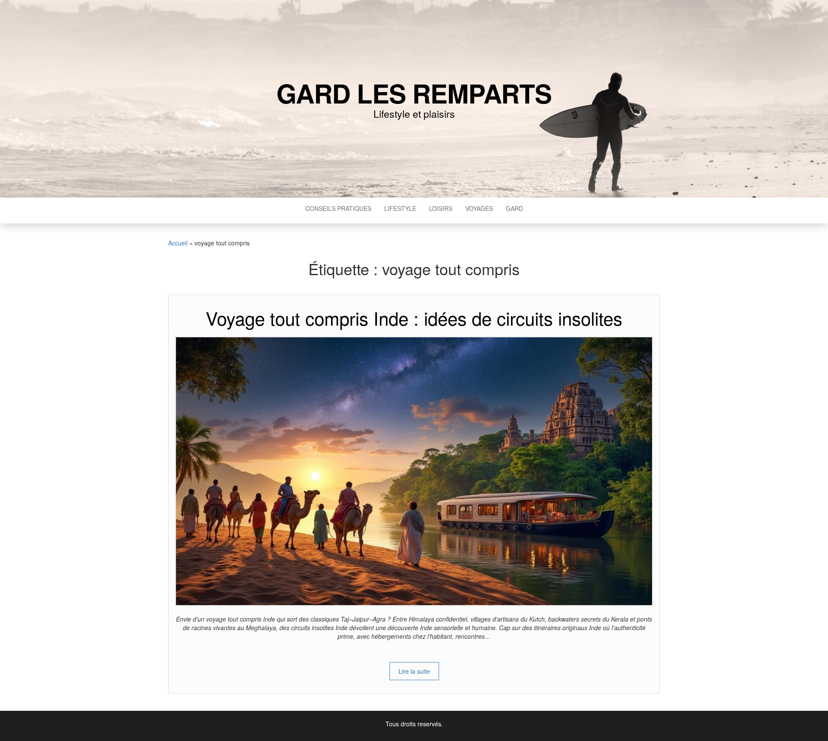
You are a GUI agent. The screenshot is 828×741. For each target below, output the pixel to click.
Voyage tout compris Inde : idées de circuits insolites (414, 318)
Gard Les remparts (414, 92)
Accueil (178, 243)
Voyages (479, 208)
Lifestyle (400, 208)
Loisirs (440, 208)
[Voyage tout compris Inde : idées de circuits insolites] (414, 470)
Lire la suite (414, 671)
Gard (514, 208)
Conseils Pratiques (338, 208)
